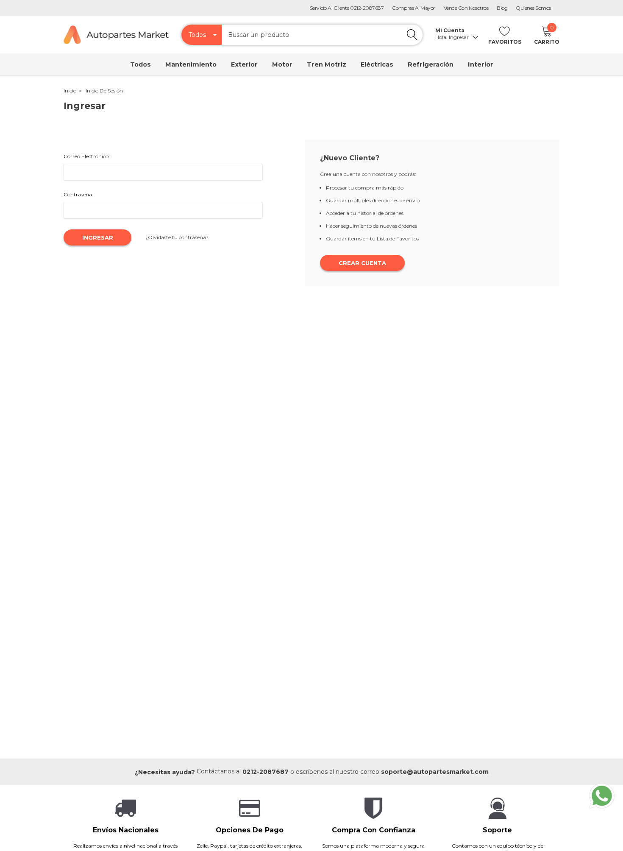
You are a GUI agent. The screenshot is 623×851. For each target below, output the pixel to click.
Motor (282, 64)
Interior (480, 64)
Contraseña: (78, 194)
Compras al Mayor (413, 8)
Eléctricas (377, 64)
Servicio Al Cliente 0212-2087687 (347, 8)
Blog (502, 8)
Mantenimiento (191, 64)
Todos (140, 64)
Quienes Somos (533, 8)
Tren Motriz (326, 64)
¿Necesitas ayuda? (165, 772)
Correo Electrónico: (87, 156)
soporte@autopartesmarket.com (435, 772)
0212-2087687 (265, 772)
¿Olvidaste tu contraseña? (177, 237)
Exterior (244, 64)
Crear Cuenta (362, 262)
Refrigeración (430, 64)
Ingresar (459, 37)
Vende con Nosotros (466, 8)
